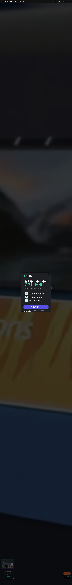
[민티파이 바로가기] (36, 292)
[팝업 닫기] (49, 274)
